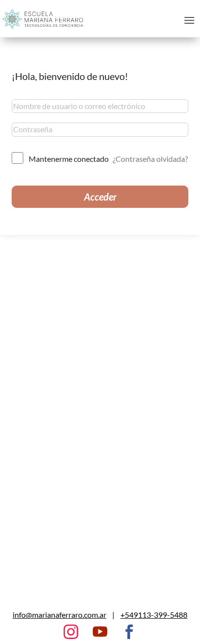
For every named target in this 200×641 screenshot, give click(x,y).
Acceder (100, 197)
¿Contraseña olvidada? (150, 158)
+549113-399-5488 (153, 614)
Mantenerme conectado (69, 158)
